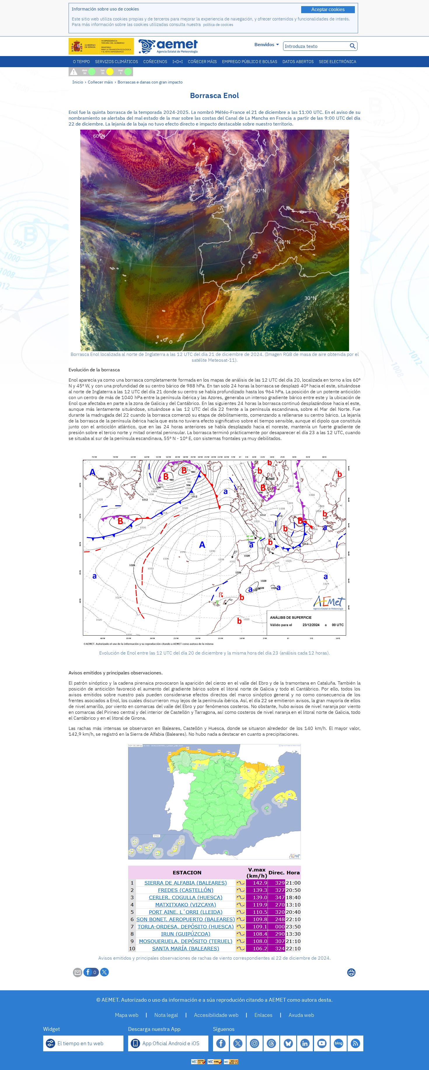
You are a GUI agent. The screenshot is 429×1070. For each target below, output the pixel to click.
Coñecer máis (202, 61)
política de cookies (218, 24)
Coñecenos (155, 61)
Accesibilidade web (216, 1015)
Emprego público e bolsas (249, 61)
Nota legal (166, 1015)
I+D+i (177, 61)
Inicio (77, 82)
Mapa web (126, 1015)
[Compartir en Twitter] (104, 972)
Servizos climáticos (116, 61)
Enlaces (263, 1015)
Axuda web (301, 1015)
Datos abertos (298, 61)
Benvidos (264, 44)
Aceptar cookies (328, 9)
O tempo (81, 61)
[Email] (77, 975)
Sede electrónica (337, 61)
